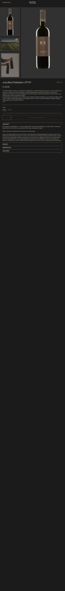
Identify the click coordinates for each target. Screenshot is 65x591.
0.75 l (5, 109)
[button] (10, 22)
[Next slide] (63, 43)
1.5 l (9, 109)
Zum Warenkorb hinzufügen (37, 117)
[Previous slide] (23, 43)
